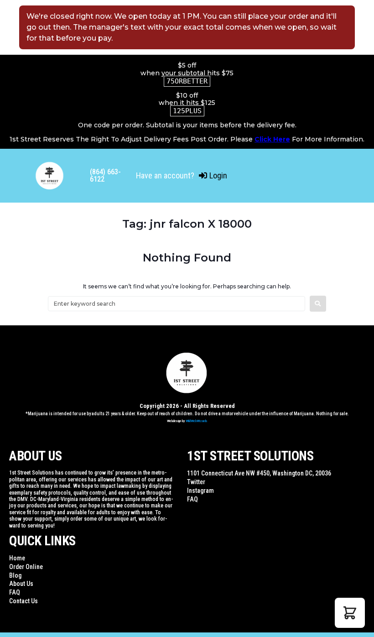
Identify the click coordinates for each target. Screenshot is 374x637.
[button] (350, 613)
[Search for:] (176, 303)
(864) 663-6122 (105, 175)
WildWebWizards (197, 421)
